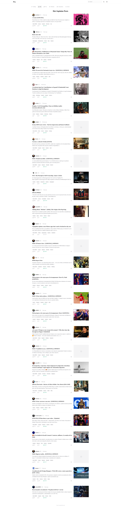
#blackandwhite (40, 40)
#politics (34, 181)
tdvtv (36, 172)
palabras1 (37, 327)
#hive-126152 (35, 266)
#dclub (34, 95)
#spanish (34, 59)
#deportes (38, 59)
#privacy (50, 95)
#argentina (51, 338)
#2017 (52, 198)
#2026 (48, 390)
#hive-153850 (35, 373)
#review (39, 198)
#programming (44, 232)
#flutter (39, 232)
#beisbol (46, 76)
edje (36, 257)
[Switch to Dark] (104, 2)
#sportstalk (49, 59)
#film (51, 390)
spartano (37, 48)
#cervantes (44, 373)
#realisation (40, 266)
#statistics (48, 266)
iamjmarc (37, 223)
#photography (35, 40)
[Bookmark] (71, 26)
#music (49, 215)
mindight (37, 122)
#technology (38, 95)
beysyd (36, 381)
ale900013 (37, 274)
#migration (53, 373)
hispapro (37, 468)
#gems (38, 215)
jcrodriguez (37, 189)
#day (48, 40)
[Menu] (107, 2)
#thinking (53, 266)
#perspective (42, 181)
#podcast (47, 181)
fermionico (37, 67)
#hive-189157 (35, 164)
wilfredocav (37, 31)
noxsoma (37, 103)
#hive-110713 (35, 198)
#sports (34, 76)
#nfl (41, 59)
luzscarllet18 (37, 206)
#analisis (42, 285)
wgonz (36, 84)
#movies (48, 198)
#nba (42, 443)
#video (39, 338)
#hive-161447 (35, 338)
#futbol (52, 424)
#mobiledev (53, 232)
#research (44, 266)
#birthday (47, 338)
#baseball (42, 76)
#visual (45, 40)
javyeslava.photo (38, 415)
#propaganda (52, 181)
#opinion (52, 40)
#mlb (49, 76)
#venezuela (48, 373)
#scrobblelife (44, 198)
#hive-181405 (35, 232)
